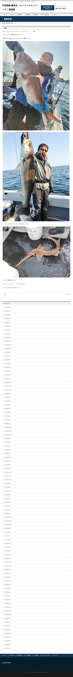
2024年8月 (8, 397)
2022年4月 (8, 502)
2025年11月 (8, 341)
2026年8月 (8, 307)
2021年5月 (8, 543)
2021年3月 (8, 551)
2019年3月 (8, 641)
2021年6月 (8, 539)
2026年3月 (8, 326)
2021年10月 (8, 524)
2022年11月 (8, 476)
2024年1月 (8, 423)
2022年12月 (8, 472)
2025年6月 (8, 360)
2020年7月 (8, 581)
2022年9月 (8, 483)
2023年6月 (8, 450)
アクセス (55, 655)
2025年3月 (8, 371)
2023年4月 (8, 457)
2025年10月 (8, 345)
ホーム (5, 655)
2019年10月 (8, 614)
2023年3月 (8, 461)
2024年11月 (8, 386)
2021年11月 (8, 521)
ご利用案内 (28, 655)
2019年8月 (8, 622)
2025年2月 (8, 375)
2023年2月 (8, 464)
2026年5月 (8, 318)
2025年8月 (8, 352)
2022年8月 (8, 487)
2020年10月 (8, 569)
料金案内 (36, 655)
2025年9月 (8, 348)
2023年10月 (8, 435)
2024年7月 (8, 401)
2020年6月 (8, 584)
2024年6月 (8, 405)
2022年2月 (8, 509)
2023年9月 (8, 438)
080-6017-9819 (60, 8)
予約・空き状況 (46, 655)
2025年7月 (8, 356)
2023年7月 (8, 446)
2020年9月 (8, 573)
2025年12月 (8, 337)
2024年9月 (8, 393)
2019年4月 (8, 637)
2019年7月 (8, 626)
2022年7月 (8, 491)
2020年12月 (8, 562)
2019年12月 (8, 607)
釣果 (34, 31)
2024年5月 (8, 408)
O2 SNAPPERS (34, 672)
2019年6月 (8, 629)
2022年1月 (8, 513)
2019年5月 (8, 633)
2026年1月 (8, 333)
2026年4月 (8, 322)
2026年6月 (8, 315)
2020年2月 (8, 599)
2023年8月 (8, 442)
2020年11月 (8, 566)
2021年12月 (8, 517)
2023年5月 (8, 453)
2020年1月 (8, 603)
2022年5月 (8, 498)
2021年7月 (8, 536)
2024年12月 (8, 382)
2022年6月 (8, 494)
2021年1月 (8, 558)
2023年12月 (8, 427)
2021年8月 (8, 532)
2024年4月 (8, 412)
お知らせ (12, 655)
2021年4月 (8, 547)
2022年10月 (8, 479)
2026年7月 (8, 311)
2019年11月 (8, 611)
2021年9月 (8, 528)
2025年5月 (8, 363)
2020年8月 (8, 577)
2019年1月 (8, 648)
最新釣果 (20, 655)
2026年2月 (8, 330)
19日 (4, 294)
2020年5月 (8, 588)
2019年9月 (8, 618)
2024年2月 (8, 420)
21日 (69, 294)
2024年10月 (8, 390)
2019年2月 (8, 644)
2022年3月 (8, 506)
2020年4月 (8, 592)
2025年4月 (8, 367)
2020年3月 (8, 596)
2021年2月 (8, 554)
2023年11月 (8, 431)
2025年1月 (8, 378)
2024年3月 (8, 416)
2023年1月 (8, 468)
